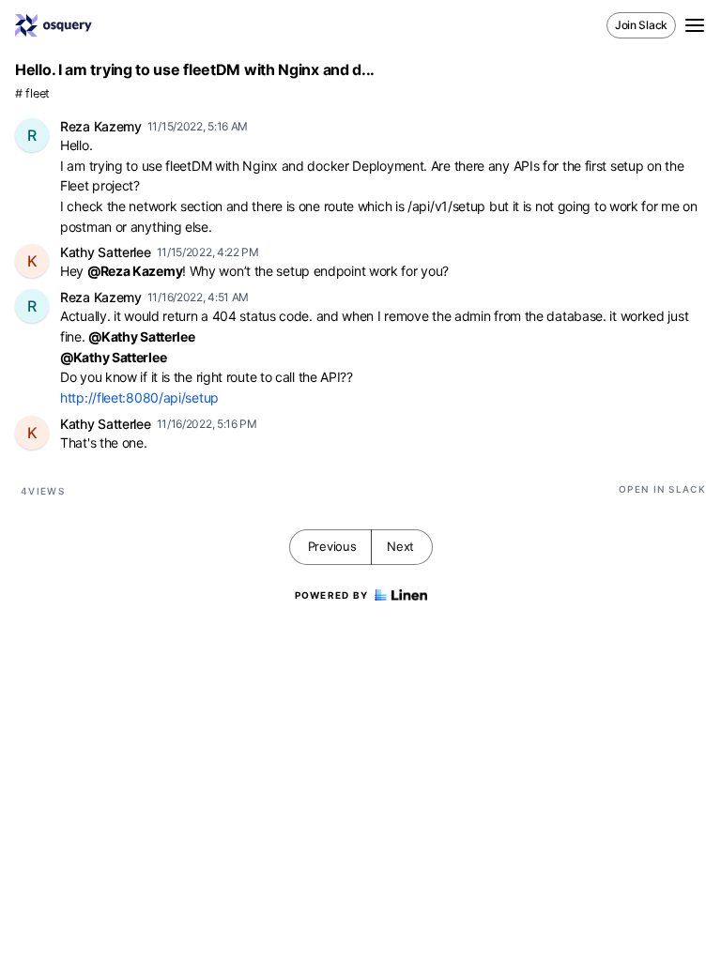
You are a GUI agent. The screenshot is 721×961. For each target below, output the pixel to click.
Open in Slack (662, 489)
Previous (332, 546)
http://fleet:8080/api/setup (139, 397)
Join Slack (641, 25)
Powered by (332, 595)
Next (400, 546)
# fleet (32, 93)
